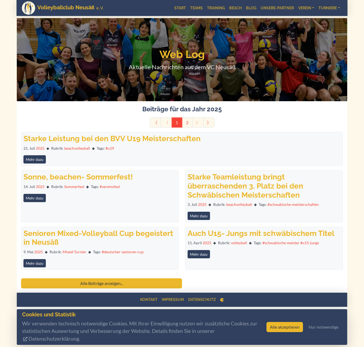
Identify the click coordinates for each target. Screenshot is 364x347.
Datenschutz (202, 299)
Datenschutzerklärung (54, 339)
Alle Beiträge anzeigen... (101, 283)
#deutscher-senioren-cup (123, 252)
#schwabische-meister (281, 242)
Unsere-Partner (277, 8)
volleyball (239, 242)
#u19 (110, 148)
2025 (40, 148)
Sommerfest (74, 186)
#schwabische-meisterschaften (293, 204)
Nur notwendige (323, 326)
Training (216, 8)
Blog (251, 8)
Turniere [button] (327, 8)
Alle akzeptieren (285, 326)
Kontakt (148, 299)
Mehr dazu (34, 159)
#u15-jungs (309, 242)
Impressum (173, 299)
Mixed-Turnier (74, 252)
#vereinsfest (110, 186)
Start (180, 8)
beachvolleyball (77, 148)
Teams (196, 8)
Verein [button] (304, 8)
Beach (235, 8)
